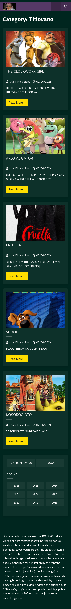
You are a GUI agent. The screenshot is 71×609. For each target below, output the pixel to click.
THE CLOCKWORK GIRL (25, 71)
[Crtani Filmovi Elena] (9, 6)
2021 (54, 494)
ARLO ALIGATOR (19, 158)
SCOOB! (12, 332)
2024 (54, 486)
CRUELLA (13, 245)
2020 (16, 503)
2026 (16, 486)
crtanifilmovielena (19, 81)
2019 (35, 503)
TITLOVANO (49, 463)
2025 (35, 486)
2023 (16, 494)
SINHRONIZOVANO (21, 463)
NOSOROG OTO (19, 414)
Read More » (16, 102)
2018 (54, 503)
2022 (35, 494)
